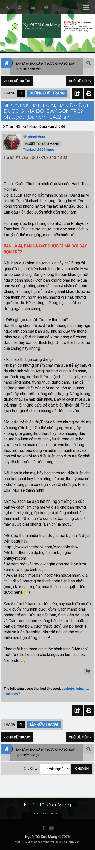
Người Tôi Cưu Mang (41, 837)
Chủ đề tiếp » (80, 81)
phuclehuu (36, 136)
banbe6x (68, 688)
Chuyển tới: (31, 768)
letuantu (82, 688)
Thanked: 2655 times (38, 149)
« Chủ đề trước (17, 81)
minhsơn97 (12, 694)
